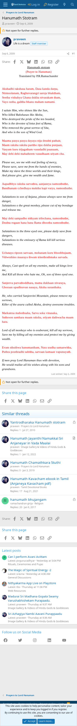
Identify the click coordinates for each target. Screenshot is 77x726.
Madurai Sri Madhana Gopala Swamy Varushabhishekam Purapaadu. (33, 598)
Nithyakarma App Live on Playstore (32, 583)
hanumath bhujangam (28, 499)
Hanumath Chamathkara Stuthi (35, 462)
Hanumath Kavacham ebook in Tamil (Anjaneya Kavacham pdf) (39, 481)
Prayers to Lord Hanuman (35, 426)
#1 (73, 53)
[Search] (72, 4)
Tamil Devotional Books (34, 487)
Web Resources (17, 590)
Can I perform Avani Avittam (27, 557)
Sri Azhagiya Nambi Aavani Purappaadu (35, 614)
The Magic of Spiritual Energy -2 (29, 570)
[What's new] (64, 4)
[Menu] (5, 5)
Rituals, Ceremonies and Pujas (25, 564)
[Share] (68, 54)
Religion (39, 503)
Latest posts (11, 550)
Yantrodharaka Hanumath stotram (37, 422)
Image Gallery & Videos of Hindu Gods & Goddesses (38, 448)
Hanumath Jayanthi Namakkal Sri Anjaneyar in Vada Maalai (36, 440)
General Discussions (19, 577)
